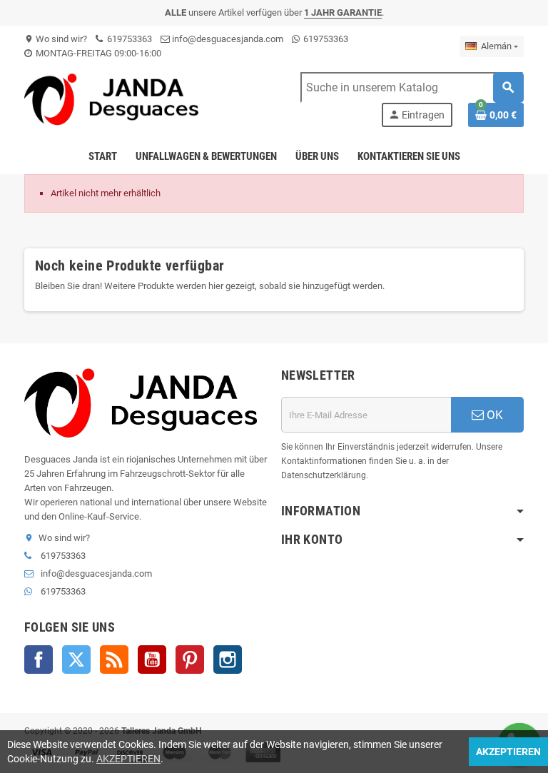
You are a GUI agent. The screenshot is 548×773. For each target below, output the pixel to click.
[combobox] (411, 87)
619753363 (128, 39)
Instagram (227, 659)
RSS (114, 659)
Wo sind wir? (55, 39)
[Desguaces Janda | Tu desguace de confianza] (115, 99)
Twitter (76, 659)
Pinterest (190, 659)
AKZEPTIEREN (128, 758)
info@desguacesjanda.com (226, 39)
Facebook (38, 659)
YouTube (152, 659)
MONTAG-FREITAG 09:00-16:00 (97, 53)
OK (493, 415)
